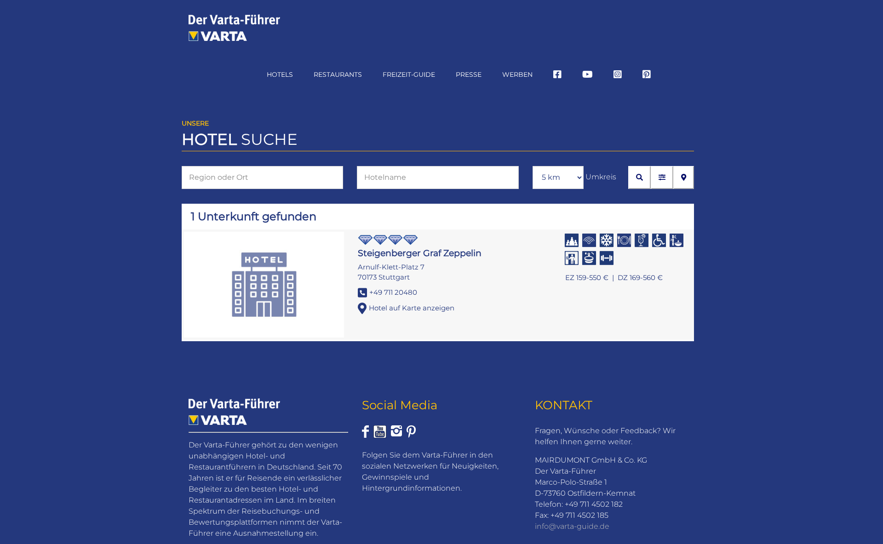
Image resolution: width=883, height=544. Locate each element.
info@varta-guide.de (572, 526)
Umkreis (600, 176)
